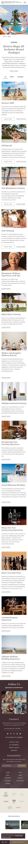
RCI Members (14, 745)
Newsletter (14, 755)
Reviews (14, 750)
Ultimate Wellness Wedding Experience (11, 657)
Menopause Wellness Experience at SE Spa (11, 274)
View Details (21, 119)
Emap (20, 775)
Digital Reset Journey (11, 314)
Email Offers (7, 777)
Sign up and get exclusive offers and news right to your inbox (14, 760)
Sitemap (7, 783)
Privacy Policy (20, 780)
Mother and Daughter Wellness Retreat (11, 354)
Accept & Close (6, 837)
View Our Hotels (14, 816)
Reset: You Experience (11, 573)
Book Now (9, 119)
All (5, 77)
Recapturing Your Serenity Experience (11, 443)
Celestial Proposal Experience (9, 618)
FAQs (20, 772)
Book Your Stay (19, 842)
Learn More (20, 204)
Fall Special (7, 145)
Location (20, 777)
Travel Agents (14, 747)
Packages (20, 77)
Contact (14, 719)
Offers (9, 36)
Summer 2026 (8, 103)
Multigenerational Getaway (14, 403)
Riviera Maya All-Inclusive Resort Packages (14, 49)
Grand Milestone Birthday (13, 485)
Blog (7, 775)
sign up (22, 765)
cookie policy (19, 835)
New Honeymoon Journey (13, 188)
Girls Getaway (8, 231)
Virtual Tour (14, 742)
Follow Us (14, 684)
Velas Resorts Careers (14, 737)
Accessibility (7, 780)
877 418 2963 (17, 728)
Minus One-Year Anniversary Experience (12, 529)
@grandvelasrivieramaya (14, 687)
